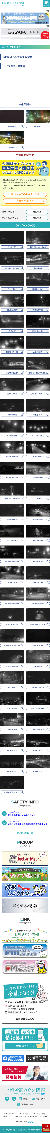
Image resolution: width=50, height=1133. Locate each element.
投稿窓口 (26, 1099)
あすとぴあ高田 (12, 415)
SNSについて (8, 1116)
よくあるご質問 (39, 1113)
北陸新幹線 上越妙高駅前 (12, 499)
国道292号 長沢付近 (12, 624)
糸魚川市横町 (12, 247)
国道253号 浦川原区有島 (12, 561)
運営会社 (18, 1116)
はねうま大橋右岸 (12, 582)
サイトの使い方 (25, 1113)
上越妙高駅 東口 (12, 147)
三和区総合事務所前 (12, 520)
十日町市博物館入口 (12, 687)
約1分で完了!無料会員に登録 (25, 194)
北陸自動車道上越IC (12, 373)
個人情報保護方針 (31, 1116)
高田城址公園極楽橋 (12, 457)
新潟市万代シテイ (12, 771)
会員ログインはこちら (25, 200)
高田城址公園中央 (12, 436)
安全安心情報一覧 (25, 833)
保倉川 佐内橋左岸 (12, 310)
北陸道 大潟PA (12, 331)
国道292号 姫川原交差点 (12, 603)
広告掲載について (27, 1104)
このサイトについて (9, 1113)
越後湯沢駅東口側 (12, 750)
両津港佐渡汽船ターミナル (12, 792)
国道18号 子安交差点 (12, 478)
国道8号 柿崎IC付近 (12, 352)
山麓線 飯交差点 (12, 394)
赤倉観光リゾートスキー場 (12, 645)
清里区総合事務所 (12, 541)
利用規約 (43, 1116)
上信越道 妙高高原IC (12, 666)
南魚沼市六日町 (12, 729)
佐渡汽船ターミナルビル (12, 268)
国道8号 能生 (12, 126)
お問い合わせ (40, 1099)
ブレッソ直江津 (12, 289)
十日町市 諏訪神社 (12, 708)
